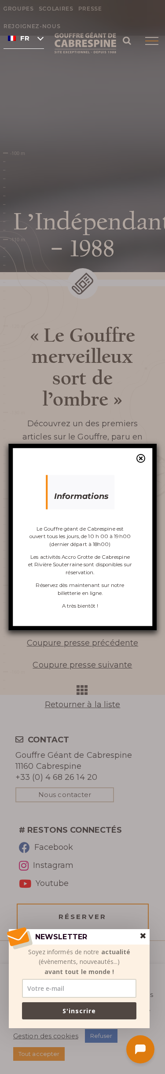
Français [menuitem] (24, 38)
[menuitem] (24, 38)
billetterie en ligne (80, 593)
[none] (24, 38)
